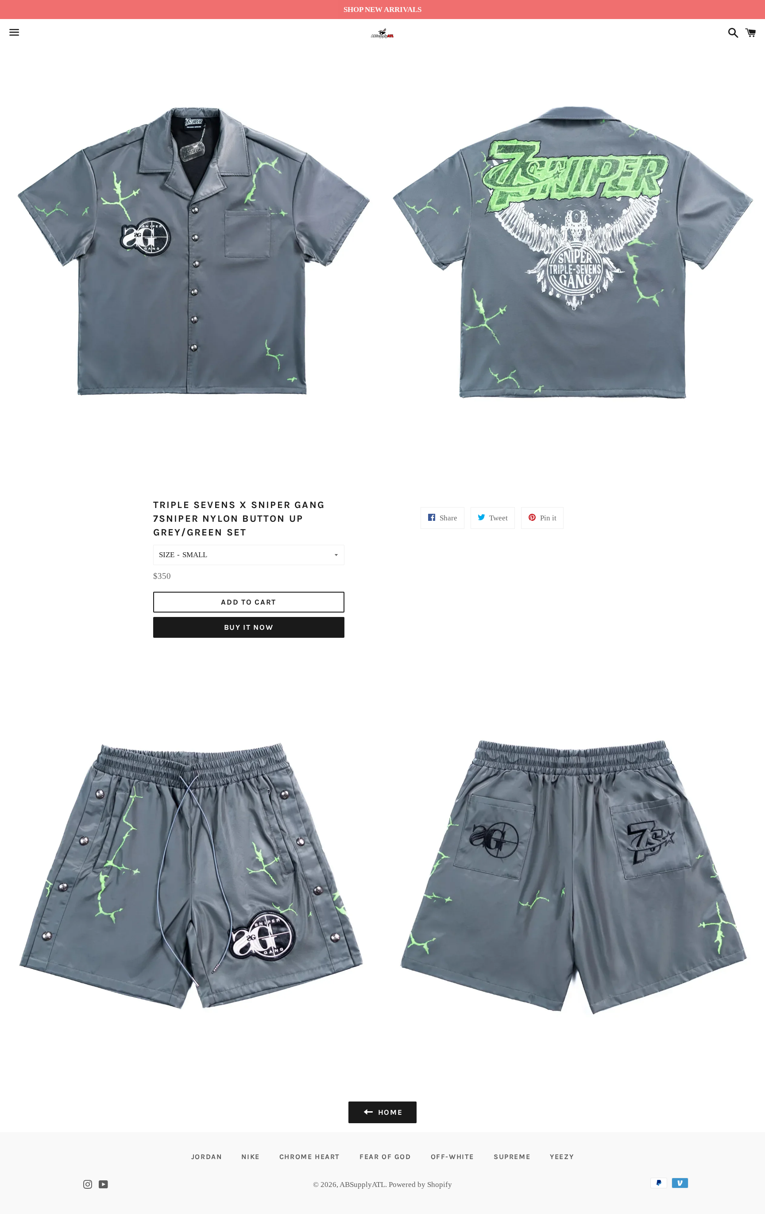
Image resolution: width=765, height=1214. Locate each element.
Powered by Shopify (420, 1184)
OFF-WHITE (452, 1156)
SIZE (166, 555)
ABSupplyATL (362, 1184)
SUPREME (512, 1156)
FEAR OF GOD (385, 1156)
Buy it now (249, 627)
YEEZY (562, 1156)
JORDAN (206, 1156)
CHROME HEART (309, 1156)
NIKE (250, 1156)
